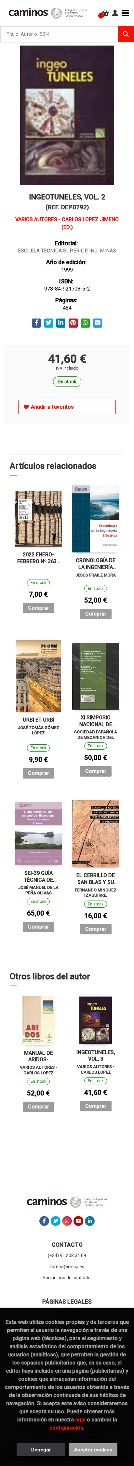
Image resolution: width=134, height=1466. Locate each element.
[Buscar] (126, 34)
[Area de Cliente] (115, 13)
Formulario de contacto (67, 1277)
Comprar (38, 608)
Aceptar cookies (93, 1450)
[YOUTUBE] (78, 1221)
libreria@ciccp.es (67, 1266)
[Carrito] (105, 13)
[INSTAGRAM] (67, 1221)
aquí (80, 1419)
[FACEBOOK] (44, 1221)
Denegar (41, 1450)
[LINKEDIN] (90, 1221)
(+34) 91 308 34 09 (67, 1255)
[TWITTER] (55, 1221)
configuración (66, 1427)
